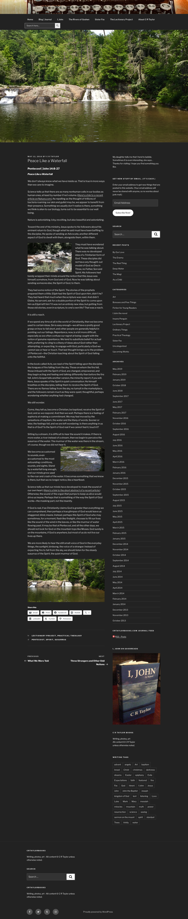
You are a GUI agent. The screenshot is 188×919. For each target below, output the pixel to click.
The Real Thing (120, 263)
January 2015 (119, 538)
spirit (49, 640)
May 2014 (117, 582)
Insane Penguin (120, 318)
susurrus (61, 640)
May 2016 (117, 451)
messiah (144, 801)
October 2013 (119, 620)
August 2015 (119, 500)
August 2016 (119, 434)
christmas (137, 769)
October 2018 (119, 385)
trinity (126, 822)
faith (133, 780)
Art (114, 297)
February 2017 (119, 412)
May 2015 (117, 516)
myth (141, 806)
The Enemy (118, 257)
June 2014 (117, 577)
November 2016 (120, 418)
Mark (125, 801)
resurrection (120, 812)
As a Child (117, 279)
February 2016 (119, 467)
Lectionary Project (44, 636)
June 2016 (117, 445)
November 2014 (120, 549)
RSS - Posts (120, 636)
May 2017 (117, 407)
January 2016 (119, 473)
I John (141, 785)
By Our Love (118, 252)
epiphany (139, 775)
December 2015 (120, 478)
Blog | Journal (45, 19)
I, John (60, 19)
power (150, 806)
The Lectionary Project (121, 19)
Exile (150, 775)
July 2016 (117, 440)
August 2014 (119, 566)
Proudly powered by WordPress (98, 912)
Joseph (144, 791)
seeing (144, 812)
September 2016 (121, 429)
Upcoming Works (121, 351)
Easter (128, 775)
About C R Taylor (146, 19)
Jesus (150, 785)
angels (128, 764)
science (133, 812)
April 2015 (117, 522)
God (123, 785)
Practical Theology (69, 636)
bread (117, 769)
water (135, 822)
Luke (116, 801)
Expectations (120, 780)
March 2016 (118, 462)
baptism (145, 764)
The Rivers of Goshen (79, 19)
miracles (118, 806)
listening (144, 796)
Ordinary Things (120, 329)
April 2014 (117, 588)
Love (154, 796)
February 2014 (119, 598)
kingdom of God (121, 796)
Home (30, 19)
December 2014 (120, 544)
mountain (130, 806)
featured (143, 780)
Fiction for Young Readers (125, 308)
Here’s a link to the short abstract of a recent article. (72, 490)
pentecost (38, 640)
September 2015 (121, 495)
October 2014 (119, 555)
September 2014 (121, 560)
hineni (132, 785)
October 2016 (119, 423)
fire (152, 780)
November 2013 (120, 615)
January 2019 (119, 379)
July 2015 (117, 505)
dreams (117, 775)
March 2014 (118, 593)
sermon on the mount (124, 817)
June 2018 (117, 390)
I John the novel (120, 313)
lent (134, 796)
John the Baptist (130, 791)
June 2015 (117, 511)
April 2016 (117, 456)
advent (117, 764)
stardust (150, 817)
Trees (117, 822)
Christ (126, 769)
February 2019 (119, 374)
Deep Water (118, 268)
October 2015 (119, 489)
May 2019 (117, 369)
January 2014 (119, 604)
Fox (116, 785)
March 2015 (118, 527)
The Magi (117, 274)
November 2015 (120, 484)
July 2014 (117, 571)
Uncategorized (119, 346)
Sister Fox (100, 19)
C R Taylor (52, 156)
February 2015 (119, 533)
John (116, 791)
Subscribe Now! (123, 212)
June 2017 (117, 401)
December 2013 (120, 609)
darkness (150, 769)
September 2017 (121, 396)
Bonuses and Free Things (124, 302)
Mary (134, 801)
